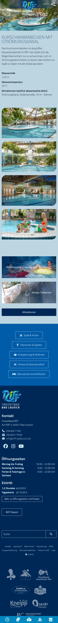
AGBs (51, 546)
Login (53, 550)
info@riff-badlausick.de (18, 438)
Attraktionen (29, 312)
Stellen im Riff (43, 550)
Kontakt (8, 546)
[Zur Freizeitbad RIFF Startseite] (11, 399)
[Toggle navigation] (53, 4)
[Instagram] (13, 446)
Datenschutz (29, 546)
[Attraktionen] (39, 619)
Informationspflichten (27, 550)
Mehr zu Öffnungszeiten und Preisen (22, 498)
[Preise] (18, 619)
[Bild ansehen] (29, 123)
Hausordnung (41, 546)
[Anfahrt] (29, 619)
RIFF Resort (12, 512)
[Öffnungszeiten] (7, 619)
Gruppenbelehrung (9, 550)
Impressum (17, 546)
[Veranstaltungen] (50, 619)
